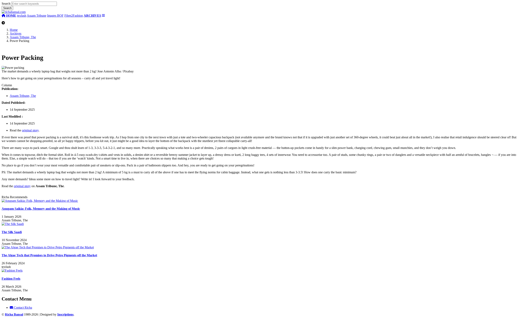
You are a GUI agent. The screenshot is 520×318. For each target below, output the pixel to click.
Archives (15, 33)
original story (30, 130)
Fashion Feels (11, 278)
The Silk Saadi (12, 232)
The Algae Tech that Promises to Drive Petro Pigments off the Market (49, 255)
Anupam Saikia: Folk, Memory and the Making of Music (41, 208)
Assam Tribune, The (23, 37)
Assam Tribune (36, 15)
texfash (21, 15)
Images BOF (55, 15)
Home (14, 30)
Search (6, 3)
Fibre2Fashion (73, 15)
